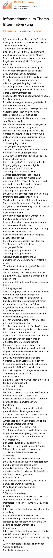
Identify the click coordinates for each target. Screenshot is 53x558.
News (38, 31)
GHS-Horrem (24, 2)
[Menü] (49, 5)
